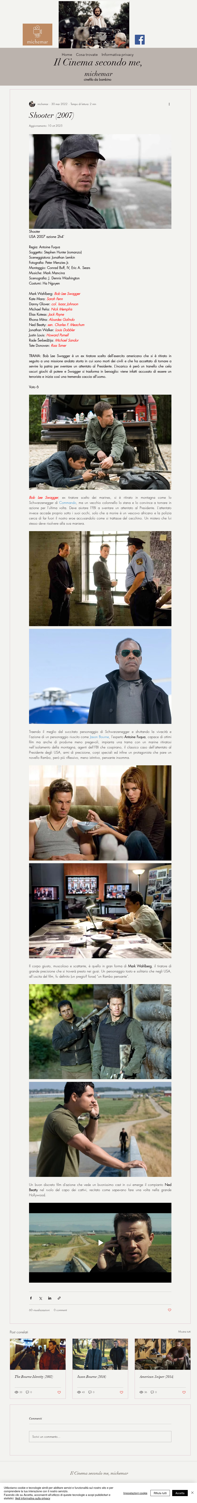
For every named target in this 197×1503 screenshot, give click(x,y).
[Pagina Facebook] (140, 40)
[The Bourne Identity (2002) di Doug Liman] (38, 1354)
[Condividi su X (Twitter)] (40, 1298)
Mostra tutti (184, 1331)
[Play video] (100, 1243)
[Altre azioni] (169, 104)
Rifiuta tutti (160, 1493)
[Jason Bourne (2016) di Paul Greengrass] (100, 1354)
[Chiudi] (192, 1493)
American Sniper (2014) (156, 1377)
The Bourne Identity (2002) (34, 1377)
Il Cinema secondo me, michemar (99, 1473)
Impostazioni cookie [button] (135, 1493)
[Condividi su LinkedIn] (50, 1298)
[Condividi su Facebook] (31, 1298)
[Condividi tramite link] (59, 1298)
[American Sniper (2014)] (162, 1354)
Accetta (179, 1493)
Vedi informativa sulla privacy (32, 1498)
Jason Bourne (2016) (91, 1377)
